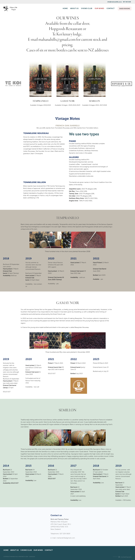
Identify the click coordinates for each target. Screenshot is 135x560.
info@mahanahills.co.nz (114, 2)
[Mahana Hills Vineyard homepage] (16, 8)
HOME (65, 8)
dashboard (32, 556)
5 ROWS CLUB (86, 8)
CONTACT (111, 8)
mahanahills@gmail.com (65, 538)
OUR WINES (99, 8)
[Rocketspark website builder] (122, 557)
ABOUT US (74, 8)
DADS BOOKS (124, 8)
